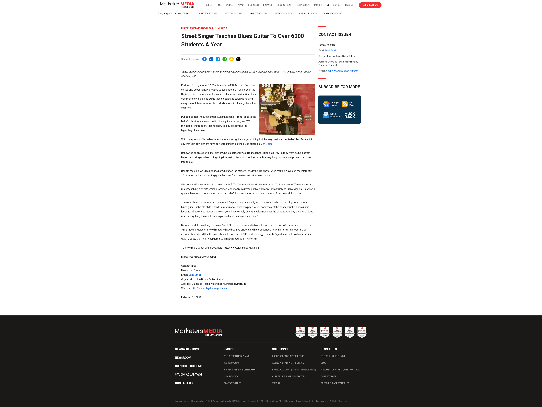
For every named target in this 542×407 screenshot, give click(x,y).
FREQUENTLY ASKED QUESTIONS (341, 369)
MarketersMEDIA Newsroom (197, 27)
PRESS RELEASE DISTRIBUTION (288, 356)
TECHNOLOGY (302, 5)
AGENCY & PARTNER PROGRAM (288, 363)
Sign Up (349, 5)
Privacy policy (198, 401)
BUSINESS (253, 5)
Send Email (194, 274)
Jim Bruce (267, 143)
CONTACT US (184, 383)
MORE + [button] (318, 5)
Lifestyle (223, 27)
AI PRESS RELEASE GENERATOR (240, 369)
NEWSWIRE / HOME (187, 349)
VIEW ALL (277, 383)
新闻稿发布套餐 (231, 363)
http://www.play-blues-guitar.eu (209, 288)
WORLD (229, 5)
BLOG (323, 363)
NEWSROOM (183, 357)
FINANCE (267, 5)
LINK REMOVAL (231, 376)
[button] (199, 5)
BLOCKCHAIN (284, 5)
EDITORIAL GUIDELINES (333, 356)
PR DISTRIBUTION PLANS (237, 356)
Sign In (336, 5)
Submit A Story (370, 5)
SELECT (210, 5)
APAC (241, 5)
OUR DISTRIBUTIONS (188, 366)
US (219, 5)
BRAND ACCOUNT (294, 369)
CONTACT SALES (232, 383)
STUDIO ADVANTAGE (188, 374)
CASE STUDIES (328, 376)
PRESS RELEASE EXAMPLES (335, 383)
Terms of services (183, 401)
